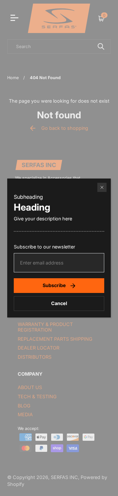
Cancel (59, 303)
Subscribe (54, 285)
